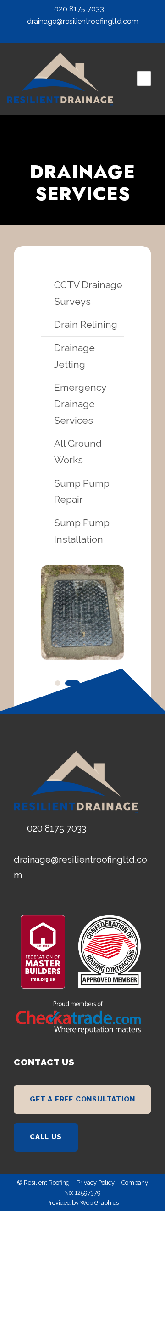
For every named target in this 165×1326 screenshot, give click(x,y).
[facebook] (74, 33)
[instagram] (91, 33)
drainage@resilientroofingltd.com (82, 21)
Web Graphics (99, 1202)
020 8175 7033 (79, 9)
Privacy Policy (96, 1182)
